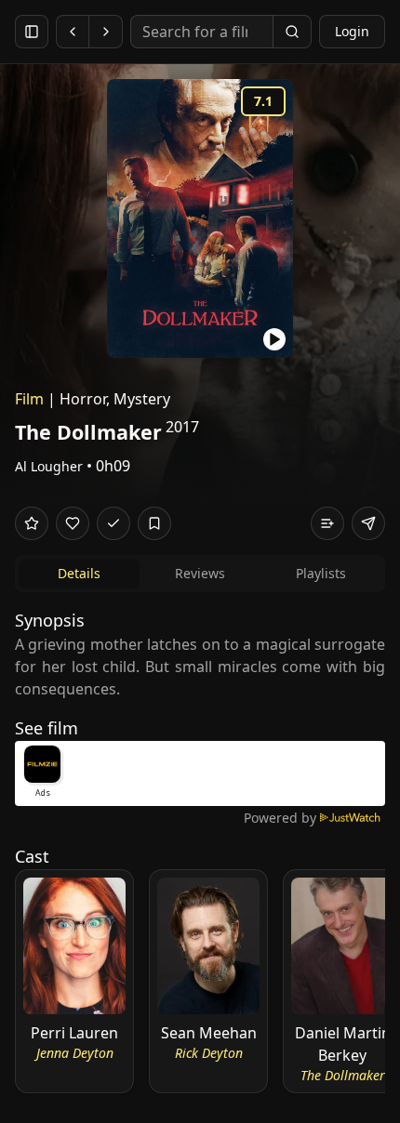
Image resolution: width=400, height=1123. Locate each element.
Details (79, 573)
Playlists (321, 573)
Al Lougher (49, 466)
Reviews (200, 573)
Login (352, 31)
